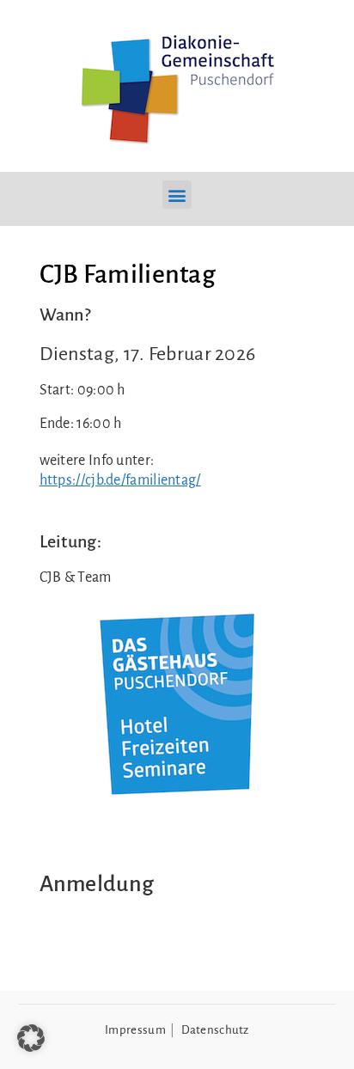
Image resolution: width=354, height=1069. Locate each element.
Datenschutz (215, 1029)
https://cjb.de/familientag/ (120, 480)
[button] (176, 194)
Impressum (135, 1029)
